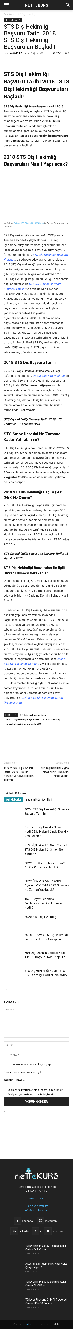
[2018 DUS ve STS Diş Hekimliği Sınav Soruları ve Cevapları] (13, 939)
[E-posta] (42, 61)
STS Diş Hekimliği (26, 14)
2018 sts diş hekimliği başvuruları (22, 719)
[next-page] (12, 989)
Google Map (36, 1198)
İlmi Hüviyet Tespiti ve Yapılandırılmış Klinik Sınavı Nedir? (43, 903)
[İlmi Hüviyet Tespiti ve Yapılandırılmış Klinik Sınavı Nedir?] (13, 903)
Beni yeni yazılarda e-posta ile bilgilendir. (31, 1094)
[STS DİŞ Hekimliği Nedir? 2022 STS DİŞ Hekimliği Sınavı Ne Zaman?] (13, 849)
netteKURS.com (18, 53)
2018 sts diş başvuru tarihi (33, 714)
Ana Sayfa (9, 14)
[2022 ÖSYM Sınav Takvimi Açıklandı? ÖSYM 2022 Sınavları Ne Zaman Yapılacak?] (13, 885)
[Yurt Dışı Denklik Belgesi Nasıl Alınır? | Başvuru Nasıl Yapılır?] (13, 957)
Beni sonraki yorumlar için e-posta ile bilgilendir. (35, 1089)
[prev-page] (6, 989)
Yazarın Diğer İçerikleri (39, 799)
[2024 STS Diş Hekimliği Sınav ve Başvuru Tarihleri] (13, 813)
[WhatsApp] (24, 61)
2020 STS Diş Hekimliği (40, 917)
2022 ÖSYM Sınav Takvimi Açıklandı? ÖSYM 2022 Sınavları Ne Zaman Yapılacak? (46, 885)
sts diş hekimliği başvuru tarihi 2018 (23, 723)
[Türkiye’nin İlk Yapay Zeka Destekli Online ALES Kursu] (13, 1286)
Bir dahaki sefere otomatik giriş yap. (30, 1064)
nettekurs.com (30, 1324)
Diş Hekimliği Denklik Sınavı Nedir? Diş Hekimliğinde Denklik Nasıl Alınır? (46, 831)
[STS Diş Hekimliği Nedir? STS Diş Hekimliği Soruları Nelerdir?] (13, 975)
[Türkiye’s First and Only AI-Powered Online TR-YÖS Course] (13, 1304)
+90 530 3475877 (37, 1206)
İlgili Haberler (13, 799)
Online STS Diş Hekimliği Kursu (29, 223)
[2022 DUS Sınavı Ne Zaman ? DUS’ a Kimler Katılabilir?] (13, 867)
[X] (16, 61)
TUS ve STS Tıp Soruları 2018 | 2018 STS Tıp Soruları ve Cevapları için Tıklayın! (19, 773)
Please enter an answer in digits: (23, 1072)
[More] (59, 61)
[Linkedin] (33, 61)
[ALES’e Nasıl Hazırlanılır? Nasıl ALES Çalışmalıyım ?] (13, 1268)
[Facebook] (7, 61)
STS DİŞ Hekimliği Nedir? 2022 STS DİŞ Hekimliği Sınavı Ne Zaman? (45, 849)
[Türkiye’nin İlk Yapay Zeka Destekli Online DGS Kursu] (13, 1250)
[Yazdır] (50, 61)
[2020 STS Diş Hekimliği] (13, 921)
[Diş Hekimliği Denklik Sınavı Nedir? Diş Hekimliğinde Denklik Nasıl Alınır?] (13, 831)
